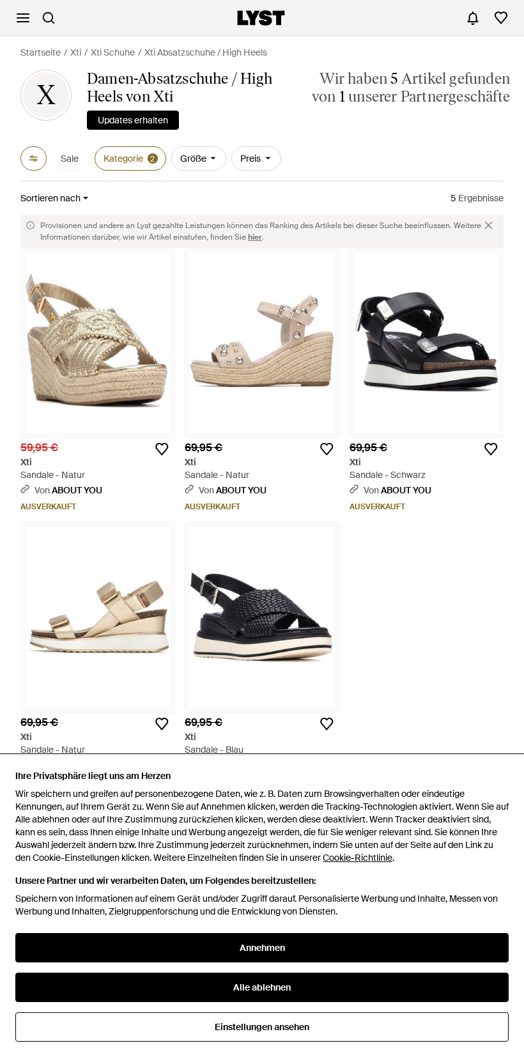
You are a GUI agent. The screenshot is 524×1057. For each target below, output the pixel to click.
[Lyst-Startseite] (261, 18)
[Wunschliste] (501, 18)
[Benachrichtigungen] (473, 18)
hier (255, 237)
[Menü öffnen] (23, 18)
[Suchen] (49, 18)
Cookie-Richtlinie (357, 857)
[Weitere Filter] (33, 158)
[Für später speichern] (161, 449)
